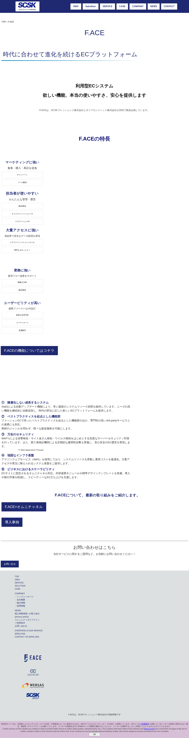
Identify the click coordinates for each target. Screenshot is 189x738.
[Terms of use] (149, 729)
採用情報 (21, 606)
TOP (17, 576)
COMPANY (138, 6)
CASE (122, 6)
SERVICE (107, 6)
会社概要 (21, 599)
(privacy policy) (22, 616)
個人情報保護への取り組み (27, 613)
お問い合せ (10, 564)
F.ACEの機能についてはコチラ (29, 351)
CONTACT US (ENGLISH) (27, 637)
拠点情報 (21, 603)
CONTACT (169, 6)
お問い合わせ (21, 626)
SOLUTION (20, 586)
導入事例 (12, 522)
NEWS (153, 6)
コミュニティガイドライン (27, 620)
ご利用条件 (20, 623)
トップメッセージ (25, 596)
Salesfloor (90, 6)
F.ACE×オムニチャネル (24, 507)
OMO (76, 6)
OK (94, 734)
